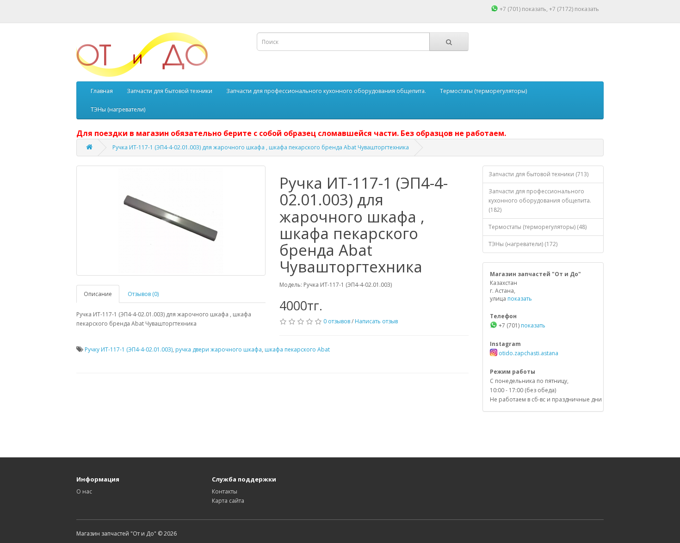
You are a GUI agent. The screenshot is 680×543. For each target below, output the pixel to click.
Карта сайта (228, 501)
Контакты (224, 491)
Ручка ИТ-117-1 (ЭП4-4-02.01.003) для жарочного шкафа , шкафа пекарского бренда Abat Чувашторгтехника (260, 147)
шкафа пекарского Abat (297, 349)
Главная (102, 91)
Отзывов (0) (143, 294)
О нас (84, 491)
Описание (98, 294)
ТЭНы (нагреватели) (118, 109)
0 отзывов (336, 321)
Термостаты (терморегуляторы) (483, 91)
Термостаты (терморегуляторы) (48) (537, 227)
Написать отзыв (376, 321)
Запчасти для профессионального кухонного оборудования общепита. (326, 91)
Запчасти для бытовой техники (169, 91)
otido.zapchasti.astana (527, 353)
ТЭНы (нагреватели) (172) (522, 244)
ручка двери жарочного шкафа (218, 349)
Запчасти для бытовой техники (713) (538, 174)
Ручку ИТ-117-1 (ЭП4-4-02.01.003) (129, 349)
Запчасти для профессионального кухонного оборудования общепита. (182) (539, 200)
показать (534, 9)
